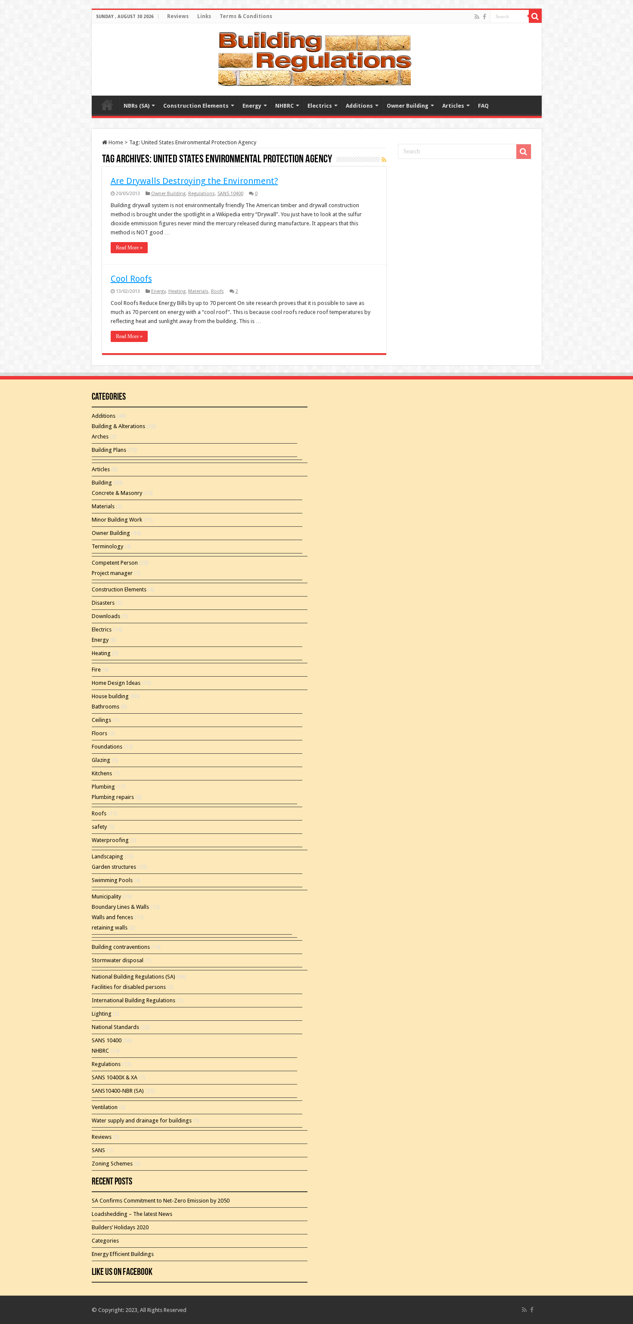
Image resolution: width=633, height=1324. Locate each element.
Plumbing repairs (113, 797)
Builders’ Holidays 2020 (120, 1227)
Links (204, 16)
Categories (105, 1240)
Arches (100, 436)
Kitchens (102, 773)
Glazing (101, 760)
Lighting (102, 1013)
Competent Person (115, 562)
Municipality (106, 896)
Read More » (129, 248)
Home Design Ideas (116, 683)
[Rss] (477, 17)
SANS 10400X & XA (114, 1077)
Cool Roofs (131, 279)
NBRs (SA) (136, 106)
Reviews (178, 16)
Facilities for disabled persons (129, 987)
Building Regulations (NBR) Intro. (107, 105)
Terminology (107, 546)
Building (102, 482)
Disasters (103, 603)
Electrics (319, 106)
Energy (251, 106)
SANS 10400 (230, 193)
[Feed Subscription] (384, 159)
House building (110, 696)
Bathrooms (105, 706)
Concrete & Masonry (117, 493)
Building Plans (109, 450)
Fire (96, 669)
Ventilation (105, 1107)
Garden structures (114, 867)
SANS (98, 1150)
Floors (99, 733)
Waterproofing (110, 840)
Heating (177, 291)
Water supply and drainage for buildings (142, 1120)
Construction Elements (196, 106)
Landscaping (107, 856)
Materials (198, 291)
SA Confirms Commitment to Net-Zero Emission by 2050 (161, 1200)
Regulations (201, 193)
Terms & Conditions (246, 16)
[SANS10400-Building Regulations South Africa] (316, 57)
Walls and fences (112, 917)
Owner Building (407, 106)
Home (115, 142)
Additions (359, 106)
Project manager (112, 573)
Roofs (217, 291)
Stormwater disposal (117, 960)
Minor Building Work (117, 519)
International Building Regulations (133, 1000)
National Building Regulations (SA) (133, 976)
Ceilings (101, 720)
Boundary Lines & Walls (120, 907)
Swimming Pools (112, 880)
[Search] (535, 16)
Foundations (107, 746)
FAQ (483, 106)
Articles (453, 106)
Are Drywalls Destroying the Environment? (194, 181)
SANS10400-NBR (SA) (118, 1091)
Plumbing (103, 786)
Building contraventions (121, 947)
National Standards (115, 1027)
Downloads (106, 616)
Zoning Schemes (112, 1163)
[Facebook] (484, 17)
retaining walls (109, 927)
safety (99, 827)
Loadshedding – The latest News (132, 1214)
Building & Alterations (118, 426)
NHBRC (284, 106)
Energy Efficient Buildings (123, 1254)
